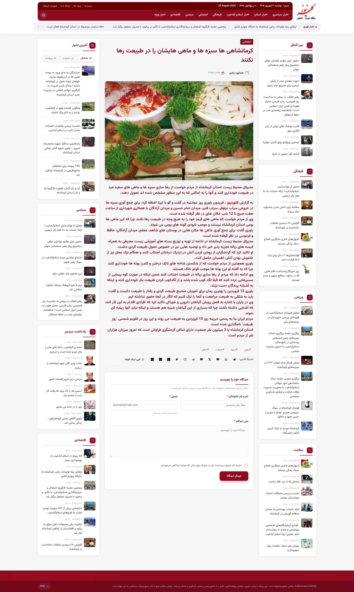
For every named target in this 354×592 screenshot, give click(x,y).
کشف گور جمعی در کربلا (285, 154)
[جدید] (89, 453)
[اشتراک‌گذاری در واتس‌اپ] (226, 359)
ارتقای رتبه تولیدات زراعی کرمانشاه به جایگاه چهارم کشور (287, 27)
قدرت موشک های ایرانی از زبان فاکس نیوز (282, 128)
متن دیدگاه (241, 421)
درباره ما (88, 6)
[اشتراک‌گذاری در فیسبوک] (160, 359)
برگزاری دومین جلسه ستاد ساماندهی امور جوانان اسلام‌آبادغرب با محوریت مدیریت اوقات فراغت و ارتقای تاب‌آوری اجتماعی (281, 387)
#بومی (247, 350)
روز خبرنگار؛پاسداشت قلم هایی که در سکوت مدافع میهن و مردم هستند (281, 275)
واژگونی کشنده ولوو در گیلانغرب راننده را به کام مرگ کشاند (62, 110)
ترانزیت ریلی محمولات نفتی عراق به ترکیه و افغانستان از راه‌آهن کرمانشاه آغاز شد (62, 528)
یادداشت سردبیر (75, 331)
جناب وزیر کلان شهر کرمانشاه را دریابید (64, 365)
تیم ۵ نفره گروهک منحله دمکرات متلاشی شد (64, 287)
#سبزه (234, 350)
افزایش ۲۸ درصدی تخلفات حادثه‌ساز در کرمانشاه (284, 225)
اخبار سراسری (280, 14)
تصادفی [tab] (84, 58)
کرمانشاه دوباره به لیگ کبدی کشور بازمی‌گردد (283, 430)
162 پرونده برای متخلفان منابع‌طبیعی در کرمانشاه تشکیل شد (62, 170)
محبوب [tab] (66, 58)
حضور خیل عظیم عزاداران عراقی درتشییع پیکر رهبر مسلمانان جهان (281, 65)
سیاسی (189, 14)
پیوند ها (77, 6)
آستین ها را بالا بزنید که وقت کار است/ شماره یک (64, 393)
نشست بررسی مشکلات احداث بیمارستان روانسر (282, 495)
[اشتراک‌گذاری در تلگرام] (234, 359)
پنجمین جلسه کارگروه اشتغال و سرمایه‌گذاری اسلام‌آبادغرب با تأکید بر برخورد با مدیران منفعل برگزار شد (191, 27)
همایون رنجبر (236, 73)
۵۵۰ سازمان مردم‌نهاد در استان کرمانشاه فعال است (97, 27)
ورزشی (298, 297)
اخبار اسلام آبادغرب (238, 14)
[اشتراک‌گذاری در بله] (201, 359)
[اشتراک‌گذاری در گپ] (177, 359)
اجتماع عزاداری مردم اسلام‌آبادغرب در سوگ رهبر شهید (62, 259)
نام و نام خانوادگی (237, 396)
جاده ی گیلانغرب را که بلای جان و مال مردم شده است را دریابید (63, 349)
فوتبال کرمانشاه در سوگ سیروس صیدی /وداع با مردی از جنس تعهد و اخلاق (282, 412)
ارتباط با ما (65, 6)
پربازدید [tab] (48, 58)
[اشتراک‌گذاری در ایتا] (217, 359)
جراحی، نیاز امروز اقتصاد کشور (65, 379)
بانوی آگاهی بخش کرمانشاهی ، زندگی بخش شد (65, 420)
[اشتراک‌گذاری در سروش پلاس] (193, 359)
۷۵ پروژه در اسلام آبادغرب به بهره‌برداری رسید (66, 458)
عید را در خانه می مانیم (69, 407)
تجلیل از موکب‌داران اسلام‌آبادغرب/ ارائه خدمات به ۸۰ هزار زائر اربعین (281, 191)
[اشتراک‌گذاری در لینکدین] (168, 359)
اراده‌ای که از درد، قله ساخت (283, 482)
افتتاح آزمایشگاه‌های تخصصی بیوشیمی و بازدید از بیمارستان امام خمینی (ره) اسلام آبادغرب (282, 529)
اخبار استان (261, 14)
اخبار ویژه (160, 14)
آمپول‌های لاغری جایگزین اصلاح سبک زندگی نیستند (281, 241)
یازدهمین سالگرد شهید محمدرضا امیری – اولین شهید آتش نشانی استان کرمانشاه (61, 148)
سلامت (298, 450)
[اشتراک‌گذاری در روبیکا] (185, 359)
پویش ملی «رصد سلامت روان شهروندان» (283, 548)
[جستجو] (44, 15)
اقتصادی (175, 14)
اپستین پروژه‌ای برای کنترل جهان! (281, 142)
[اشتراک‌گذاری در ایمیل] (152, 359)
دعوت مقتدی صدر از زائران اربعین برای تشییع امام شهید (283, 83)
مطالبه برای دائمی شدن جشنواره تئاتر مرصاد (281, 209)
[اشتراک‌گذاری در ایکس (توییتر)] (209, 359)
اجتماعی (203, 14)
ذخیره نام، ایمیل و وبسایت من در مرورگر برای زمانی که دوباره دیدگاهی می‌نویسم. (201, 465)
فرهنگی (217, 14)
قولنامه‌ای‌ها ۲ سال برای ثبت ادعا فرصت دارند (283, 257)
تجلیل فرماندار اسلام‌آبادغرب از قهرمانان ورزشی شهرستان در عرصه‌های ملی (282, 317)
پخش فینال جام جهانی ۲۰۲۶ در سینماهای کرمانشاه (281, 365)
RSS (42, 586)
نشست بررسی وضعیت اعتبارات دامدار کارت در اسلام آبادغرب (62, 128)
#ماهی (205, 350)
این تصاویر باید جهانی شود (67, 273)
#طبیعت (219, 350)
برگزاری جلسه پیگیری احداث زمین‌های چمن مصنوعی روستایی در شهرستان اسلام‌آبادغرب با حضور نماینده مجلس (282, 342)
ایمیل (173, 396)
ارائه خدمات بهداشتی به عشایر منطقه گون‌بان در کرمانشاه (282, 511)
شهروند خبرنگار (50, 6)
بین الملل (297, 45)
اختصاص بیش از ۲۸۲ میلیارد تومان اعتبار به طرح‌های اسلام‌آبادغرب (62, 510)
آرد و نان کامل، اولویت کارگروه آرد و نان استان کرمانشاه (62, 190)
